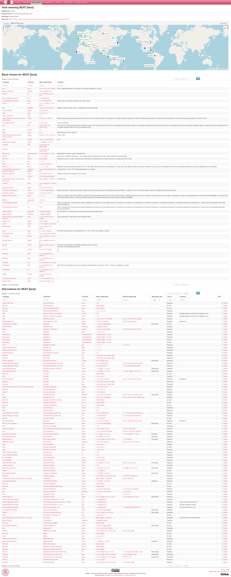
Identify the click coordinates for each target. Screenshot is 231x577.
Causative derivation (49, 394)
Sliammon (5, 159)
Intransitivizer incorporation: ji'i (51, 515)
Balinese (4, 200)
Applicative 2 (46, 337)
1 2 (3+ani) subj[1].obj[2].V (46, 190)
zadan (29, 221)
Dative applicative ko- (49, 423)
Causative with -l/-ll (48, 397)
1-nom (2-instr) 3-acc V (45, 173)
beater (11, 19)
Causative (46, 371)
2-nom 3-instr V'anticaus (130, 321)
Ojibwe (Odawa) (7, 211)
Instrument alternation (49, 491)
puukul (29, 110)
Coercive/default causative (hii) (52, 413)
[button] (114, 29)
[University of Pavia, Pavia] (5, 572)
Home (18, 2)
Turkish (4, 274)
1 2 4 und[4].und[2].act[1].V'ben (132, 366)
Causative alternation (49, 392)
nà (28, 207)
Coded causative (48, 408)
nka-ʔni (30, 123)
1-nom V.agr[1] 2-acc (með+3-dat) (106, 476)
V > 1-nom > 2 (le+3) (45, 231)
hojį (29, 98)
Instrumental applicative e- (50, 510)
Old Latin (4, 249)
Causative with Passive (49, 402)
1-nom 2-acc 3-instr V (45, 118)
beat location (65, 19)
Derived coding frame (129, 296)
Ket (3, 176)
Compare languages (81, 2)
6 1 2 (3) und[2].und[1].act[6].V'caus (133, 413)
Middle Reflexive (48, 541)
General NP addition (49, 457)
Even (3, 88)
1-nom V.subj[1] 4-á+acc (130, 554)
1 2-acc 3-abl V (43, 110)
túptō (29, 278)
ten (28, 149)
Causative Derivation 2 (49, 389)
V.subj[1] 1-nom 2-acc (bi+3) (47, 135)
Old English (5, 236)
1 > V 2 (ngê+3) (43, 156)
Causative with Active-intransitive (52, 400)
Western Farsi (6, 221)
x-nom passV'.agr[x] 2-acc (130, 476)
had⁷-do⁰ (30, 176)
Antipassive (46, 324)
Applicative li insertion (49, 345)
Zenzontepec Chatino (8, 123)
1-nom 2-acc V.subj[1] (45, 249)
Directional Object (48, 444)
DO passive (46, 421)
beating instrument (23, 19)
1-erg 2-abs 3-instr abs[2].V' (131, 489)
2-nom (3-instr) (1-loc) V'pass (131, 442)
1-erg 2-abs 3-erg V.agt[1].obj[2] (44, 145)
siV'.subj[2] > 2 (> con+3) (130, 468)
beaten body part (51, 19)
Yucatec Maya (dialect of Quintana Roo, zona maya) (17, 478)
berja (29, 258)
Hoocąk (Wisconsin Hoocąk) (10, 98)
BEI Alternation (47, 350)
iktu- (29, 164)
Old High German (7, 240)
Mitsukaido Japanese (8, 193)
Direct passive (47, 442)
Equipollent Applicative (49, 447)
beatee (15, 19)
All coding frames (48, 2)
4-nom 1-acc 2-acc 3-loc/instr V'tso (133, 394)
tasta (29, 113)
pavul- (29, 88)
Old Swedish (5, 265)
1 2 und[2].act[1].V (44, 98)
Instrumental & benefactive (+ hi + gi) (53, 499)
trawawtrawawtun (33, 153)
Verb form (31, 82)
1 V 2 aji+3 (42, 200)
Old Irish (4, 245)
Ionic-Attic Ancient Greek (9, 278)
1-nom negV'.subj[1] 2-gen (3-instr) (133, 552)
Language (6, 82)
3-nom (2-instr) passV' (129, 429)
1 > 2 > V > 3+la (43, 166)
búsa (29, 166)
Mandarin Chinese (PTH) (9, 195)
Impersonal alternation (49, 470)
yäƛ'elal (30, 139)
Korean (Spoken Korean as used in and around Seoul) (17, 387)
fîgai (29, 156)
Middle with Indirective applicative (52, 546)
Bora (3, 108)
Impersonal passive (48, 476)
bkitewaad (30, 211)
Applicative (46, 332)
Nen (3, 125)
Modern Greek (6, 281)
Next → (187, 79)
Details (225, 303)
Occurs (169, 296)
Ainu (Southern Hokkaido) (9, 190)
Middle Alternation (48, 538)
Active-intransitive (48, 305)
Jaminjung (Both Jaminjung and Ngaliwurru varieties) (11, 170)
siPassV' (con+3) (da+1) (129, 463)
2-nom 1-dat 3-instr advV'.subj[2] (132, 319)
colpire (29, 142)
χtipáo (29, 281)
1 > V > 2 (41, 161)
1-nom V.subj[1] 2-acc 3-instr (131, 497)
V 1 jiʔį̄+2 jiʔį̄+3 (43, 123)
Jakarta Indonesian (7, 116)
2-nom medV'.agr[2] (128, 531)
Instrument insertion (49, 494)
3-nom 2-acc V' (127, 491)
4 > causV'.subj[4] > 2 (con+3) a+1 (132, 371)
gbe (29, 161)
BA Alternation (47, 347)
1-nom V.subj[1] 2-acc (45, 91)
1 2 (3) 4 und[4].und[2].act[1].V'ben (133, 363)
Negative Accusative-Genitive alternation (54, 552)
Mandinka (5, 166)
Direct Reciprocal (48, 431)
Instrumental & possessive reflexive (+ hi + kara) (57, 502)
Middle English (6, 226)
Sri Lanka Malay (7, 110)
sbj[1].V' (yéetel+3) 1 (128, 478)
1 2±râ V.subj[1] (43, 221)
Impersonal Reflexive (49, 468)
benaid (29, 245)
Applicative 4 (46, 342)
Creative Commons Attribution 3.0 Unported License (121, 575)
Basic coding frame (45, 82)
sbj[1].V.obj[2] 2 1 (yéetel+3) (47, 179)
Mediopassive (47, 528)
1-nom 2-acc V (43, 113)
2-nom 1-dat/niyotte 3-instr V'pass (132, 421)
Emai (3, 161)
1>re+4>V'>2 (126, 494)
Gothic (4, 224)
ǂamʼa (29, 132)
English (4, 103)
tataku (29, 173)
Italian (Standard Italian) (9, 142)
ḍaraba (30, 135)
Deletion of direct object (50, 426)
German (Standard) (8, 91)
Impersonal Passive (48, 463)
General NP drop (48, 460)
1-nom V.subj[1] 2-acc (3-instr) (104, 512)
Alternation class (157, 296)
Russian (4, 94)
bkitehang (30, 214)
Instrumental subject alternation (52, 512)
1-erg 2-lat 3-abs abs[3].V (46, 139)
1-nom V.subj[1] (127, 439)
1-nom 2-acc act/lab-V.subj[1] (47, 233)
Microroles (59, 2)
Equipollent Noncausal (49, 449)
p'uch (29, 179)
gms (29, 125)
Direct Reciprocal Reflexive (51, 434)
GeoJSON (223, 23)
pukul (29, 116)
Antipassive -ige (47, 326)
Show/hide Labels (18, 23)
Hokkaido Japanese (8, 188)
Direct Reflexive (47, 436)
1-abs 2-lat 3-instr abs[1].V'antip (132, 329)
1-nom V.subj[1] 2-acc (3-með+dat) (106, 554)
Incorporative (47, 478)
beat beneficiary (33, 19)
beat (29, 103)
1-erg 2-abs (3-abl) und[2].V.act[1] (44, 126)
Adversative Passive (49, 319)
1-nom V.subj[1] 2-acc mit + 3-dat (105, 439)
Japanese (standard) (8, 173)
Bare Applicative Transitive (50, 353)
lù (28, 202)
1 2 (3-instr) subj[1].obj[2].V (47, 176)
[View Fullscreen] (5, 34)
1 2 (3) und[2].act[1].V (45, 101)
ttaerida (30, 118)
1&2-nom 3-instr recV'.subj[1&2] (132, 431)
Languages (26, 2)
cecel (29, 217)
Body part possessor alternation (52, 368)
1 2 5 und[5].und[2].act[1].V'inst (131, 507)
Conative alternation (49, 418)
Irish (3, 231)
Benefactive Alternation (49, 360)
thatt (29, 145)
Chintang (4, 145)
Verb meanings (36, 2)
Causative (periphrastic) (50, 387)
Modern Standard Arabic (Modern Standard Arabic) (12, 136)
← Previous (176, 79)
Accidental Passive (48, 303)
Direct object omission (49, 439)
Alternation (47, 296)
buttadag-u (31, 193)
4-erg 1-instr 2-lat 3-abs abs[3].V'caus (133, 397)
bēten (29, 226)
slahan (29, 224)
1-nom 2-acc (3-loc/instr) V (46, 108)
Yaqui (4, 113)
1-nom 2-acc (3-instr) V (45, 188)
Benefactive (46, 355)
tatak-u (29, 188)
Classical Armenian (7, 233)
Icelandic (4, 183)
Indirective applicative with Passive (53, 486)
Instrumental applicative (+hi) (51, 507)
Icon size (6, 23)
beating (59, 19)
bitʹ (28, 94)
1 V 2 (40, 116)
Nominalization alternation (50, 559)
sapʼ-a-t (30, 159)
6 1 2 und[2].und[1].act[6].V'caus (132, 415)
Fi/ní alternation (47, 452)
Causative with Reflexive (50, 405)
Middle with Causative (49, 544)
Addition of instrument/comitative (52, 313)
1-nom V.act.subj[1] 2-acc (46, 278)
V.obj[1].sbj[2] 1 (43, 159)
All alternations (69, 2)
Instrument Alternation (49, 489)
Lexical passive (47, 520)
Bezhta (4, 139)
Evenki (4, 164)
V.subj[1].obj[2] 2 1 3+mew (46, 153)
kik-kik (29, 190)
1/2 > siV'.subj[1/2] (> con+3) (131, 434)
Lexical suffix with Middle (50, 523)
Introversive (46, 518)
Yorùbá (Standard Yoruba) (9, 202)
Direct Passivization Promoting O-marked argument (58, 429)
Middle (45, 533)
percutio (30, 249)
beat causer (42, 19)
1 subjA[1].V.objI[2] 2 (45, 211)
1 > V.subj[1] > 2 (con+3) (46, 142)
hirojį (29, 101)
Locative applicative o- (49, 525)
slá (28, 262)
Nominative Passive (48, 562)
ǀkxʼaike (30, 130)
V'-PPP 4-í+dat (127, 557)
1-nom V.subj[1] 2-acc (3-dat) (47, 224)
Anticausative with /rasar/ (50, 321)
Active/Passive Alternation (50, 311)
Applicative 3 (46, 339)
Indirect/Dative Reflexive (50, 481)
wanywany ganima (31, 170)
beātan (30, 236)
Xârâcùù (4, 156)
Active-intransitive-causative (51, 308)
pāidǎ (29, 195)
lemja (29, 183)
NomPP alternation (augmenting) (52, 554)
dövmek (30, 274)
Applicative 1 (46, 334)
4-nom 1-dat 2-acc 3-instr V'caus (132, 379)
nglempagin (31, 200)
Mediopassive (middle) (49, 531)
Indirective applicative (49, 483)
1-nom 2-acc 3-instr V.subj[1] (47, 88)
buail (29, 231)
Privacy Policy (225, 570)
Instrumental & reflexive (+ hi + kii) (53, 504)
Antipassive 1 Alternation (50, 329)
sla (28, 269)
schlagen (30, 91)
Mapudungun (6, 153)
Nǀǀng (3, 130)
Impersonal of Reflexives (50, 473)
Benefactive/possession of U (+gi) (52, 363)
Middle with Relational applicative (52, 549)
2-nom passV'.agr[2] (128, 562)
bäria (29, 265)
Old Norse (5, 254)
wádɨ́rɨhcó (30, 108)
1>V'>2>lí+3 (126, 345)
